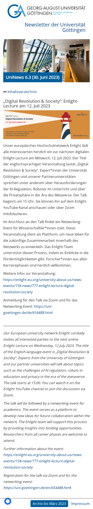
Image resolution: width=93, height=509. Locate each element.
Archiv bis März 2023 (49, 503)
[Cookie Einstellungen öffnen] (7, 503)
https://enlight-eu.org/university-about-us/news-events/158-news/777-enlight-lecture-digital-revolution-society (42, 286)
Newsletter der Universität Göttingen (55, 27)
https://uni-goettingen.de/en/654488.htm (36, 487)
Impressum (80, 503)
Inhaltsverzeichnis (22, 91)
